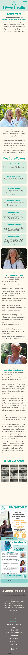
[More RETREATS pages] (17, 642)
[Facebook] (12, 649)
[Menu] (25, 3)
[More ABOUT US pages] (17, 621)
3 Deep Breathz (14, 591)
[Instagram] (16, 649)
